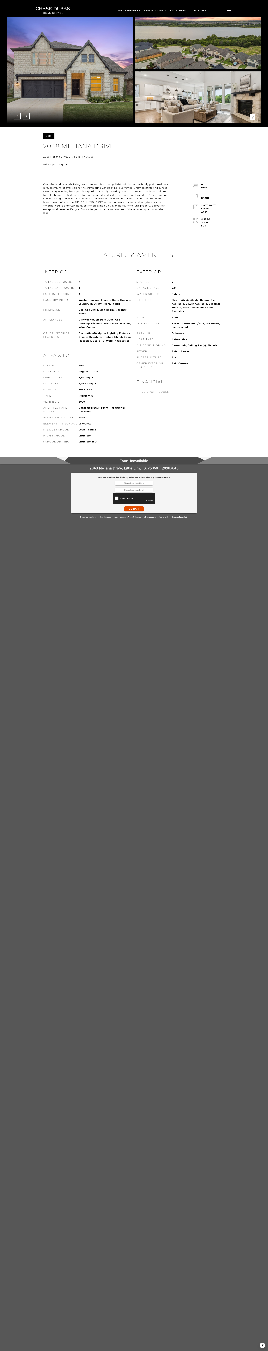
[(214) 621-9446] (220, 10)
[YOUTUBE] (212, 10)
